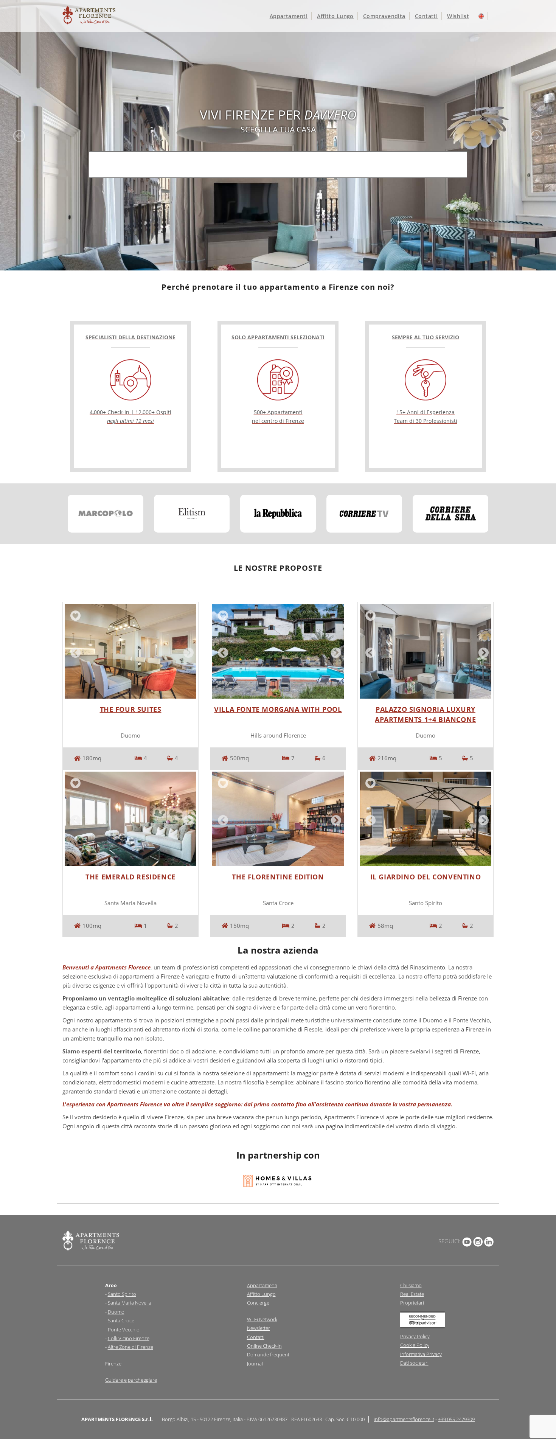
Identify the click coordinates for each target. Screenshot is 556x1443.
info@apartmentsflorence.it (404, 1419)
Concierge (258, 1302)
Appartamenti (289, 16)
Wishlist (458, 16)
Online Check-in (264, 1345)
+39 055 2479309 (456, 1419)
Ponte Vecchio (124, 1329)
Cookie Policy (414, 1345)
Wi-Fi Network (262, 1319)
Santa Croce (121, 1320)
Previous (74, 651)
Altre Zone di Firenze (130, 1347)
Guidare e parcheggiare (131, 1379)
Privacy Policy (415, 1336)
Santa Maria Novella (129, 1302)
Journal (255, 1363)
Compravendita (384, 16)
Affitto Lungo (261, 1294)
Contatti (426, 16)
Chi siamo (411, 1285)
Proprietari (412, 1302)
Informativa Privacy (421, 1354)
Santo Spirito (122, 1294)
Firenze (113, 1363)
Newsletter (258, 1328)
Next (187, 651)
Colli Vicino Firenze (128, 1338)
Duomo (116, 1311)
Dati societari (414, 1362)
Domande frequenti (268, 1354)
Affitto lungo (335, 16)
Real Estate (412, 1294)
